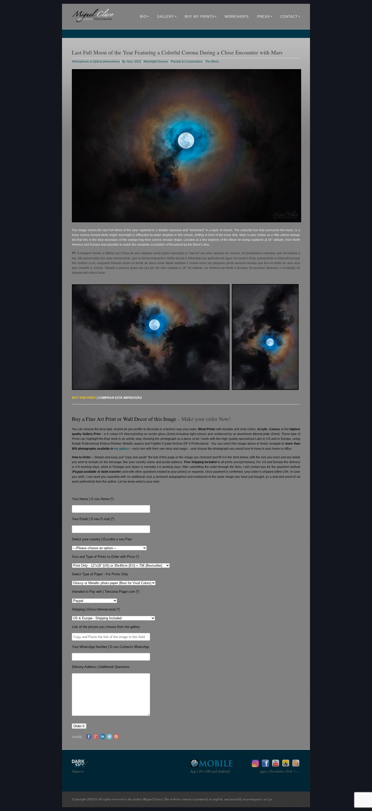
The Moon (212, 61)
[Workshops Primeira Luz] (286, 765)
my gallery (121, 448)
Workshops (237, 16)
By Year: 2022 (131, 61)
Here (296, 771)
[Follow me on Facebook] (265, 765)
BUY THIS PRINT (84, 398)
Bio (144, 16)
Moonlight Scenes (155, 61)
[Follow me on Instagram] (255, 765)
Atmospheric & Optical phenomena (96, 61)
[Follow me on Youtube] (275, 765)
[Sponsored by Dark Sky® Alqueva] (93, 765)
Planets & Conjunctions (187, 61)
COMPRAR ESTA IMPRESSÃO (120, 398)
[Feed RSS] (296, 765)
